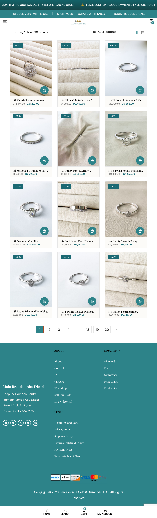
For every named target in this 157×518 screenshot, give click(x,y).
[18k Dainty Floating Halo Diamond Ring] (126, 279)
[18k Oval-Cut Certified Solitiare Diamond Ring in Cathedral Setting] (31, 209)
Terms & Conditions (66, 423)
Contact (59, 368)
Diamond (109, 361)
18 (87, 330)
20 (107, 330)
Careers (59, 381)
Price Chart (111, 381)
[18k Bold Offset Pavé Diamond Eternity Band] (78, 209)
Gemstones (110, 375)
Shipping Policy (63, 436)
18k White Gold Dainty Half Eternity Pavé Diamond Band (77, 102)
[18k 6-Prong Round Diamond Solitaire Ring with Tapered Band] (126, 139)
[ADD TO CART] (44, 90)
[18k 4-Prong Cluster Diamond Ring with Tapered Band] (78, 279)
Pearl (107, 368)
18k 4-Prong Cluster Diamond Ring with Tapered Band (78, 313)
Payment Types (63, 449)
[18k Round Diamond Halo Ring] (31, 279)
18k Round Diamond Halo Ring (30, 311)
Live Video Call (63, 401)
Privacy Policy (62, 429)
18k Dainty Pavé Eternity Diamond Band (75, 172)
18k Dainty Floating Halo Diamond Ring (122, 313)
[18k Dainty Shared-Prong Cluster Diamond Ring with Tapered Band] (126, 209)
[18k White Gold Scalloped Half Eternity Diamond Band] (126, 68)
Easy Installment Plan (67, 456)
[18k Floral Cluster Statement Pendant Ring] (31, 68)
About (58, 361)
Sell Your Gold (62, 395)
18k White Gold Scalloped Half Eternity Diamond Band (125, 102)
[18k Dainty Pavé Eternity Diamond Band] (78, 139)
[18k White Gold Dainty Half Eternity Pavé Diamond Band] (78, 68)
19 (97, 330)
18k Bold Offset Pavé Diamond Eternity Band (78, 242)
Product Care (112, 388)
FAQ (56, 375)
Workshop (60, 388)
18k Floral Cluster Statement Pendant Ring (29, 102)
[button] (151, 21)
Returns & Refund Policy (69, 443)
